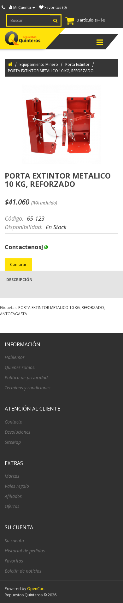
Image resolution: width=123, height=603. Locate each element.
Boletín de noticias (23, 571)
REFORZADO (93, 307)
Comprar (18, 264)
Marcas (12, 476)
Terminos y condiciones (27, 388)
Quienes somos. (20, 367)
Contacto (13, 422)
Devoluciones (17, 432)
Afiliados (13, 496)
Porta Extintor (77, 64)
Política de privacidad (26, 377)
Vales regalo (17, 486)
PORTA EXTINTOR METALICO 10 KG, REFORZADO (51, 70)
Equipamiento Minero (39, 64)
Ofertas (12, 506)
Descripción (19, 279)
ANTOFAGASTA (13, 314)
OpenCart (36, 588)
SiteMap (13, 442)
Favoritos (14, 561)
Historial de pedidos (25, 551)
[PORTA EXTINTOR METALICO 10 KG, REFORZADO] (61, 124)
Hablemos (15, 357)
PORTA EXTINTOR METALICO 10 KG (49, 307)
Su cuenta (14, 540)
